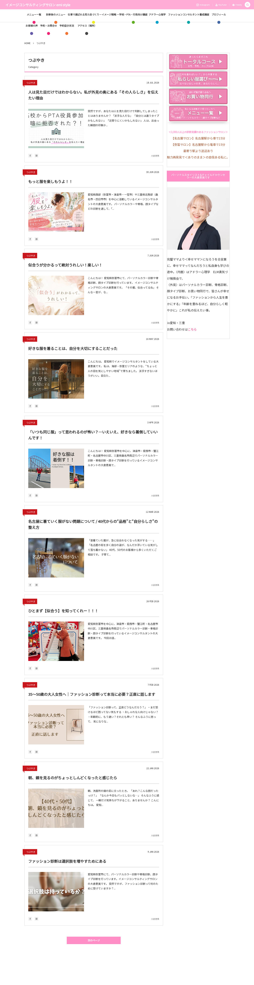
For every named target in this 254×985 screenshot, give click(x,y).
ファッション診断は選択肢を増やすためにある (67, 861)
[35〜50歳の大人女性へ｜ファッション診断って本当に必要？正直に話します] (56, 724)
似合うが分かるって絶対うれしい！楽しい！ (65, 265)
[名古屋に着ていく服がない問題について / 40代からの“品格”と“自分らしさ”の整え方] (56, 557)
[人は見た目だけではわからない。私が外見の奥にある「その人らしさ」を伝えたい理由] (56, 128)
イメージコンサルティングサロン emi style (38, 4)
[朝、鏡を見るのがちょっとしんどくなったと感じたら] (56, 808)
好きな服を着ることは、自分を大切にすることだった (73, 348)
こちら (192, 329)
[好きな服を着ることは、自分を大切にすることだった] (56, 379)
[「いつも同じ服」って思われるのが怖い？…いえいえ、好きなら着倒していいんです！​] (56, 468)
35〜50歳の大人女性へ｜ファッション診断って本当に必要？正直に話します (91, 694)
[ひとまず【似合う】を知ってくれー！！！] (56, 641)
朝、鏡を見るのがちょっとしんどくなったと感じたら (72, 777)
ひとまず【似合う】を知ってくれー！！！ (63, 610)
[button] (247, 5)
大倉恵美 (155, 155)
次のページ (94, 940)
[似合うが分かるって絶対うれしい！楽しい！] (56, 295)
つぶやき (30, 82)
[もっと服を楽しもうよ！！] (56, 212)
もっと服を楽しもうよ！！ (50, 181)
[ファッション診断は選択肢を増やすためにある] (56, 891)
